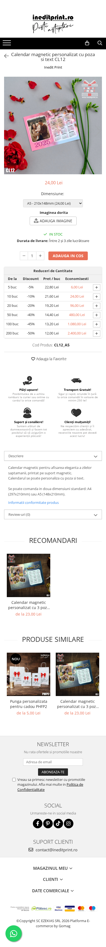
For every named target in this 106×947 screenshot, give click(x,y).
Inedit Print (53, 67)
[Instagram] (68, 823)
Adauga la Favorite (51, 358)
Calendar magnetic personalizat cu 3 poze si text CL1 (28, 605)
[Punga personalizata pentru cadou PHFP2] (28, 674)
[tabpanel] (53, 125)
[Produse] (7, 44)
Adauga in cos (68, 255)
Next (97, 131)
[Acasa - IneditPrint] (53, 24)
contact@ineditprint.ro (56, 849)
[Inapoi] (4, 56)
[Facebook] (37, 823)
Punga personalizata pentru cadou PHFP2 (28, 704)
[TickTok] (58, 823)
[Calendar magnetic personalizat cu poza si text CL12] (53, 125)
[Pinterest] (48, 823)
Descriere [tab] (15, 455)
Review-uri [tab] (19, 514)
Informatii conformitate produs (33, 502)
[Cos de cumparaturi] (87, 43)
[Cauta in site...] (100, 43)
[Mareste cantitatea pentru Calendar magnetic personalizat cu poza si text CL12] (40, 256)
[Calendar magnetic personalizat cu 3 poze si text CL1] (28, 575)
